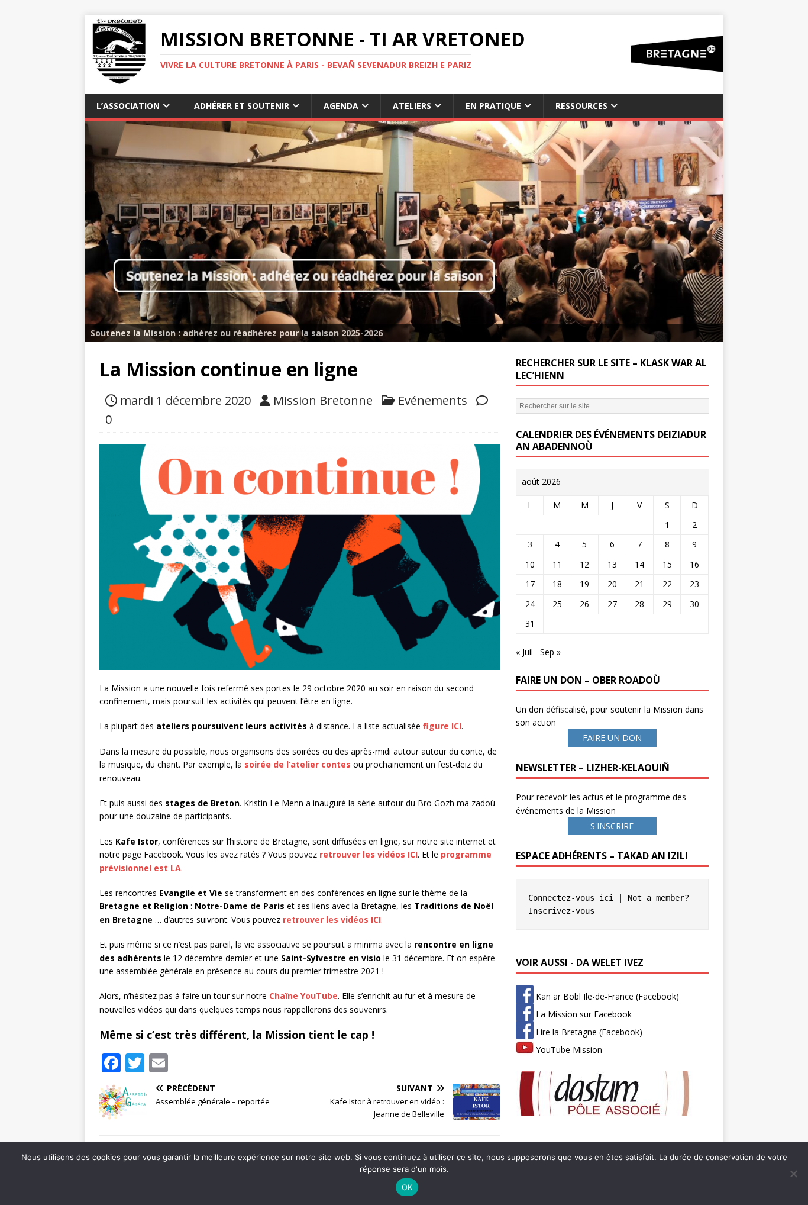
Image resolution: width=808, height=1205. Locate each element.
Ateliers (412, 105)
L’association (128, 105)
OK (407, 1187)
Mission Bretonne (323, 400)
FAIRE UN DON (612, 737)
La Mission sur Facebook (583, 1014)
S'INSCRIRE (612, 826)
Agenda (341, 105)
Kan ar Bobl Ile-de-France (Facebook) (606, 996)
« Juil (524, 652)
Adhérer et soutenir (241, 105)
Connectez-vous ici (570, 898)
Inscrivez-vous (561, 911)
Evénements (432, 400)
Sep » (550, 652)
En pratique (493, 105)
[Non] (793, 1174)
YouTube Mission (568, 1049)
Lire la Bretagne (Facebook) (588, 1032)
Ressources (581, 105)
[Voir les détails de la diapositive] (404, 231)
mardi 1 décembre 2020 (185, 400)
